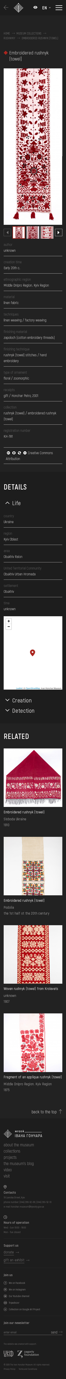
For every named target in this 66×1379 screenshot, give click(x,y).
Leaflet (19, 688)
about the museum (19, 1144)
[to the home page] (33, 1134)
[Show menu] (59, 7)
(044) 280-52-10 (44, 1202)
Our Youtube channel (19, 1296)
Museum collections (28, 33)
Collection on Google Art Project (24, 1309)
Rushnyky (9, 38)
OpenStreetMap (33, 688)
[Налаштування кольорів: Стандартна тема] (35, 7)
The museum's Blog (19, 1163)
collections (12, 1150)
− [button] (9, 626)
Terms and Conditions (28, 1369)
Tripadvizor (14, 1302)
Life (16, 502)
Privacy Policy (9, 1369)
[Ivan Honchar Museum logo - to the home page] (19, 7)
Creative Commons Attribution (29, 455)
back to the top (44, 1111)
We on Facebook (17, 1282)
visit (7, 1175)
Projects (10, 1157)
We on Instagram (17, 1289)
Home (7, 33)
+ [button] (9, 621)
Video (8, 1169)
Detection (23, 710)
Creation (22, 700)
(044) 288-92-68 (27, 1202)
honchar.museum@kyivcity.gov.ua (27, 1206)
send (54, 1332)
